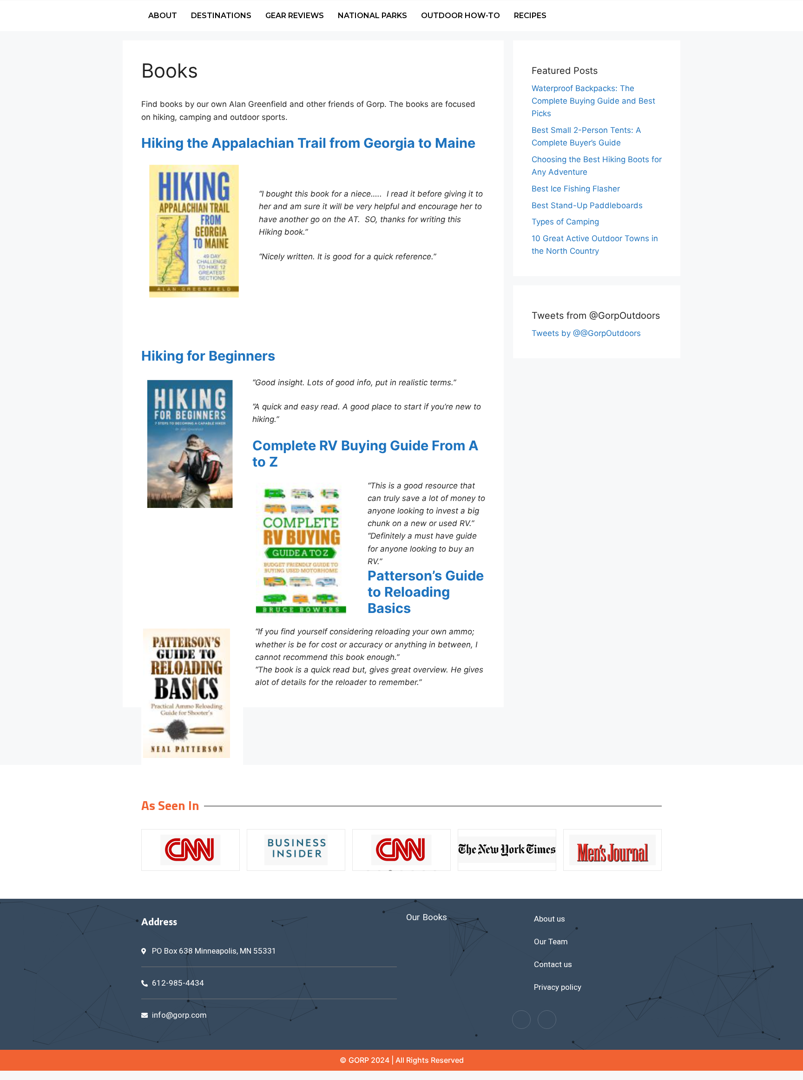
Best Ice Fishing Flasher (576, 188)
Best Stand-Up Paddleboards (587, 205)
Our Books (426, 917)
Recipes (530, 15)
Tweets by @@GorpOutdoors (586, 333)
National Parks (372, 15)
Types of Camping (565, 221)
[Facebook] (521, 1019)
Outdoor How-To (460, 15)
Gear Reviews (294, 15)
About (162, 15)
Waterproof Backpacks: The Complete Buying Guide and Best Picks (593, 101)
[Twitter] (547, 1019)
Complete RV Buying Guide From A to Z (365, 453)
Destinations (221, 15)
